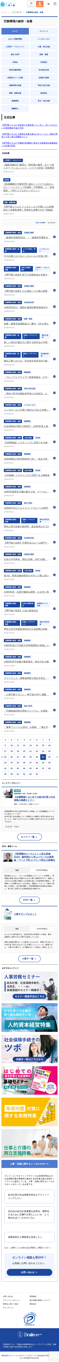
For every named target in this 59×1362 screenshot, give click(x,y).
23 (43, 751)
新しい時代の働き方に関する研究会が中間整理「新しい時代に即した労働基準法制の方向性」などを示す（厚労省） (28, 342)
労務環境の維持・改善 (13, 232)
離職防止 (15, 109)
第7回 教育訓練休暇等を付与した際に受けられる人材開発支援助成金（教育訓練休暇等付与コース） (28, 575)
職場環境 (15, 101)
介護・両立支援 (44, 47)
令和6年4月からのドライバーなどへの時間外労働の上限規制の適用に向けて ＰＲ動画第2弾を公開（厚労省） (28, 508)
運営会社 (33, 1304)
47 (43, 768)
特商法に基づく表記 (10, 1304)
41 (5, 768)
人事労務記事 (16, 12)
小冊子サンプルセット (25, 914)
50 (11, 774)
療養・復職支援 (15, 93)
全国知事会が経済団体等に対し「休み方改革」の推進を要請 (28, 459)
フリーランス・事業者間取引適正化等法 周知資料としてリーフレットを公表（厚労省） (28, 678)
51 (18, 774)
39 (43, 762)
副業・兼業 (44, 54)
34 (11, 762)
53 (30, 774)
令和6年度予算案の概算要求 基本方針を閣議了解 (28, 662)
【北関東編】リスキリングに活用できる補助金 (28, 442)
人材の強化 (28, 438)
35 (18, 762)
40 (49, 762)
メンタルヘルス (44, 39)
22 (37, 751)
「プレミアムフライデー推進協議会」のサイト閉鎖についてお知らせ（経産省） (28, 377)
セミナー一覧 (28, 837)
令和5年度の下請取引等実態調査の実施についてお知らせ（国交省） (28, 645)
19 (18, 751)
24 (49, 751)
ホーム (4, 12)
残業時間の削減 (15, 85)
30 (37, 757)
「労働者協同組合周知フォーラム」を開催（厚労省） (28, 711)
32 (49, 757)
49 (5, 774)
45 (30, 768)
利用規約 (33, 1296)
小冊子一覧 (28, 958)
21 (30, 751)
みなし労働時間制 (15, 39)
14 (37, 745)
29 (30, 757)
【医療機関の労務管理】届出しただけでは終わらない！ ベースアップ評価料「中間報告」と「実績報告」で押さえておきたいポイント (28, 187)
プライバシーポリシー (11, 1300)
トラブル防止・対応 (29, 250)
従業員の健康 (44, 78)
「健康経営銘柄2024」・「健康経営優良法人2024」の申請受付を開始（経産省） (28, 237)
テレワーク (44, 31)
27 (18, 757)
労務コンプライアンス (30, 336)
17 (5, 751)
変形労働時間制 (15, 70)
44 (24, 768)
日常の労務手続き (26, 269)
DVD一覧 (28, 900)
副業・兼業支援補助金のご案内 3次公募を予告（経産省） (28, 324)
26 (11, 757)
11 (18, 745)
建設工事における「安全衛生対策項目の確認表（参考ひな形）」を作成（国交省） (28, 361)
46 (37, 768)
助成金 (15, 62)
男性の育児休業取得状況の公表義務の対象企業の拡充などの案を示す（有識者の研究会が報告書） (28, 629)
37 (30, 762)
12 (24, 745)
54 (37, 774)
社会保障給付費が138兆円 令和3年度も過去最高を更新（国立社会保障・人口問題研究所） (28, 426)
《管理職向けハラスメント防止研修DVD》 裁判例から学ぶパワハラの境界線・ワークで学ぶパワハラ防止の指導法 (34, 857)
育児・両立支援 (44, 101)
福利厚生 (43, 93)
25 (5, 757)
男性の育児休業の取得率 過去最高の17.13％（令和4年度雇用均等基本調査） (28, 526)
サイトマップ (8, 1308)
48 (49, 768)
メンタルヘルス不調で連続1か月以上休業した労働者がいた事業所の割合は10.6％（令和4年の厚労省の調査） (28, 410)
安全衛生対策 (44, 70)
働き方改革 (15, 54)
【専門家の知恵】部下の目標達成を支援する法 (28, 275)
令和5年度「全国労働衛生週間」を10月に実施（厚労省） (28, 592)
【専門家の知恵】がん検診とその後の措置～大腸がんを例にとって (28, 291)
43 (18, 768)
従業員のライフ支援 (15, 78)
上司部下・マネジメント (15, 47)
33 (5, 762)
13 (30, 745)
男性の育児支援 (44, 85)
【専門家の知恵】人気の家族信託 (21, 610)
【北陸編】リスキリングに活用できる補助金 (27, 475)
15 (43, 745)
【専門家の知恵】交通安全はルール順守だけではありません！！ (28, 543)
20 (24, 751)
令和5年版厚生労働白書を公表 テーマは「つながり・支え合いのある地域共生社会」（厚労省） (28, 492)
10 (11, 745)
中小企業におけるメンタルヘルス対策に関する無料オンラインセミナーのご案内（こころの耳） (28, 256)
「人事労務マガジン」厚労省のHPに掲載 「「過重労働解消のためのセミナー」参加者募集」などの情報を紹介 (28, 694)
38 (37, 762)
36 (24, 762)
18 (11, 751)
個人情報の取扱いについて (40, 1300)
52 (24, 774)
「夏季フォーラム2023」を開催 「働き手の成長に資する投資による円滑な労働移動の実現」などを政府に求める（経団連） (28, 727)
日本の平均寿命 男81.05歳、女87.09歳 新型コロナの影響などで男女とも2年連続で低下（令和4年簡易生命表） (28, 559)
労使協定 (43, 62)
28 (24, 757)
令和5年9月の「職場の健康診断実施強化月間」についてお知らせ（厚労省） (28, 307)
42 (11, 768)
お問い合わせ (28, 1272)
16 (49, 745)
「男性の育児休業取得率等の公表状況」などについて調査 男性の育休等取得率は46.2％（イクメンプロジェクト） (28, 393)
